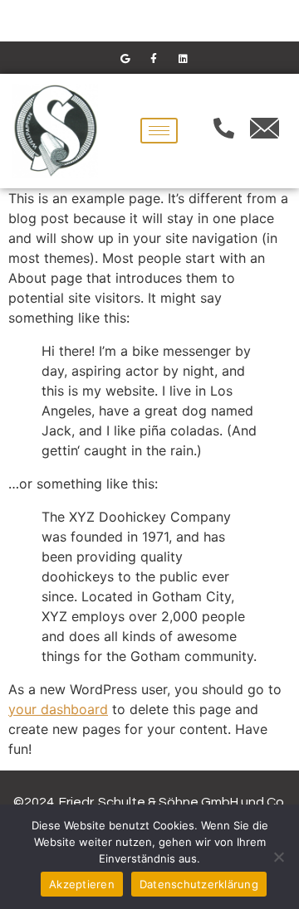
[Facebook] (153, 58)
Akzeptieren (82, 884)
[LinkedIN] (182, 58)
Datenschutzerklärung (199, 884)
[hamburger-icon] (159, 130)
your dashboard (58, 709)
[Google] (124, 58)
